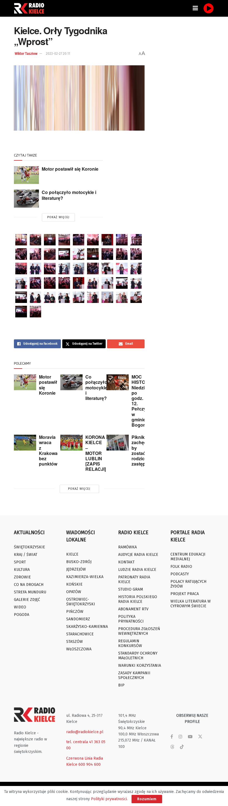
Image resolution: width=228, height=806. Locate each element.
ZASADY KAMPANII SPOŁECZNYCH (134, 675)
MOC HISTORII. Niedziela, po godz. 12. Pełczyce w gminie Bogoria (142, 401)
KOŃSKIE (74, 584)
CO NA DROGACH (28, 584)
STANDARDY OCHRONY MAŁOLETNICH (137, 655)
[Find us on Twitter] (200, 736)
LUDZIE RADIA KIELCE (137, 569)
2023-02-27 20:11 (58, 54)
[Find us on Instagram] (180, 736)
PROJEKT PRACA (184, 593)
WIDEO (20, 607)
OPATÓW (73, 591)
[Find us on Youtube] (190, 736)
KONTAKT (126, 562)
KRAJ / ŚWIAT (25, 554)
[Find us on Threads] (172, 747)
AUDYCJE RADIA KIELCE (138, 554)
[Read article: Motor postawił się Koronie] (26, 175)
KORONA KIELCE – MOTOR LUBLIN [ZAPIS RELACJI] (95, 453)
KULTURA (22, 569)
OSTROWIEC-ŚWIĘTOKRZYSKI (80, 601)
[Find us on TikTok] (182, 747)
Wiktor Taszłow (26, 54)
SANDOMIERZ (78, 619)
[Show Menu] (195, 8)
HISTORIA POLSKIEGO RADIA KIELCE (137, 599)
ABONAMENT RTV (133, 609)
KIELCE (72, 554)
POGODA (21, 614)
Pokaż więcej (58, 217)
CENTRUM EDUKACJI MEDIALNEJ (187, 556)
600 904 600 (89, 764)
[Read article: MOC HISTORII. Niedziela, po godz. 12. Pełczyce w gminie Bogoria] (117, 382)
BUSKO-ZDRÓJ (78, 561)
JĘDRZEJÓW (76, 569)
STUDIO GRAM (130, 589)
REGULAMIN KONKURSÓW (130, 643)
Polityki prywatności (109, 799)
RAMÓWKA (127, 547)
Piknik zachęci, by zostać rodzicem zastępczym (144, 450)
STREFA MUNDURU (30, 592)
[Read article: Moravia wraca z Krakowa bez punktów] (25, 443)
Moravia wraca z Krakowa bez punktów (48, 450)
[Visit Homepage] (30, 8)
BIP (121, 685)
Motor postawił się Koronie (70, 169)
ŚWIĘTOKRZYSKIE (29, 547)
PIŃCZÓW (74, 611)
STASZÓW (74, 641)
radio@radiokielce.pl (84, 732)
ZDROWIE (22, 577)
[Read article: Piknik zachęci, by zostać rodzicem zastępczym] (117, 443)
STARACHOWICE (80, 634)
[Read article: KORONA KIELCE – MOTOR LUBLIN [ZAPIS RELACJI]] (71, 443)
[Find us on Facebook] (171, 736)
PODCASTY (179, 574)
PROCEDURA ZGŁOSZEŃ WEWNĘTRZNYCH (139, 631)
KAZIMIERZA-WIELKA (84, 576)
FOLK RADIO (181, 566)
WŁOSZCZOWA (78, 649)
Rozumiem (147, 799)
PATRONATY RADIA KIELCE (134, 579)
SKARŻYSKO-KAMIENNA (87, 626)
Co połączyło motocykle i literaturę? (69, 195)
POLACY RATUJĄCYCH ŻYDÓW (188, 584)
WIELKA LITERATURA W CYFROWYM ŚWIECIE (190, 603)
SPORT (20, 562)
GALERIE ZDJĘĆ (27, 599)
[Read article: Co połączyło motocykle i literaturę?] (26, 198)
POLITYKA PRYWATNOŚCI (131, 619)
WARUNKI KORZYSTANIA (139, 665)
